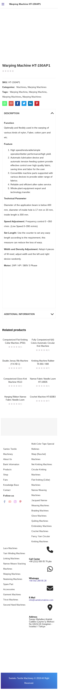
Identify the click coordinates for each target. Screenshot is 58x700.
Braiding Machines (40, 510)
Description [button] (11, 113)
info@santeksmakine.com (41, 600)
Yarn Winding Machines (14, 553)
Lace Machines (10, 548)
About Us (7, 459)
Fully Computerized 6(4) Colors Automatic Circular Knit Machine (43, 343)
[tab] (29, 113)
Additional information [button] (19, 314)
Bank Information (11, 464)
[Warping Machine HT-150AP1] (4, 103)
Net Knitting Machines (41, 464)
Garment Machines (12, 594)
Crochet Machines (39, 531)
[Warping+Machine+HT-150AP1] (24, 103)
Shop (5, 474)
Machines (21, 87)
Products (7, 469)
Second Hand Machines (14, 605)
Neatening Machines (12, 579)
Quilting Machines (39, 521)
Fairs (5, 480)
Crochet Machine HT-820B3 (43, 397)
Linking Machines (11, 558)
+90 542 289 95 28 (37, 581)
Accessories (9, 589)
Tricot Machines (10, 599)
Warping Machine (19, 92)
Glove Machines (39, 516)
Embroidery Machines (41, 526)
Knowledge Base (11, 485)
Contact (6, 490)
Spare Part (8, 584)
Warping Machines (37, 87)
